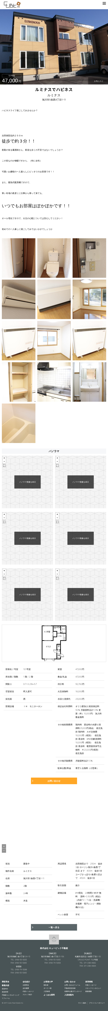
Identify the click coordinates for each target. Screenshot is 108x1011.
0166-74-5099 (21, 969)
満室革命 (5, 981)
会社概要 (26, 988)
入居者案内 (69, 995)
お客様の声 (48, 981)
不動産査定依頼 (69, 988)
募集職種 (88, 991)
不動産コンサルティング (10, 995)
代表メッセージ (28, 991)
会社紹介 (26, 981)
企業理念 (26, 985)
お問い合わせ (54, 781)
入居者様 (47, 991)
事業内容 (5, 985)
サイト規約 (82, 1003)
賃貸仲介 (5, 989)
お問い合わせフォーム (72, 985)
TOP (54, 941)
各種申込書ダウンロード (73, 991)
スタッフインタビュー (93, 988)
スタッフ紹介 (27, 994)
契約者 (46, 985)
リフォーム (6, 998)
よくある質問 (49, 995)
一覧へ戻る (54, 927)
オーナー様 (47, 988)
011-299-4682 (90, 963)
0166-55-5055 (21, 960)
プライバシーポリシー (97, 1003)
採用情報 (89, 981)
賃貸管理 (5, 992)
